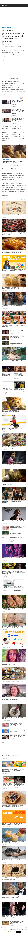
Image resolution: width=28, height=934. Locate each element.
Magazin (4, 27)
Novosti (8, 27)
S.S (9, 44)
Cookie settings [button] (11, 931)
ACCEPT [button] (18, 931)
